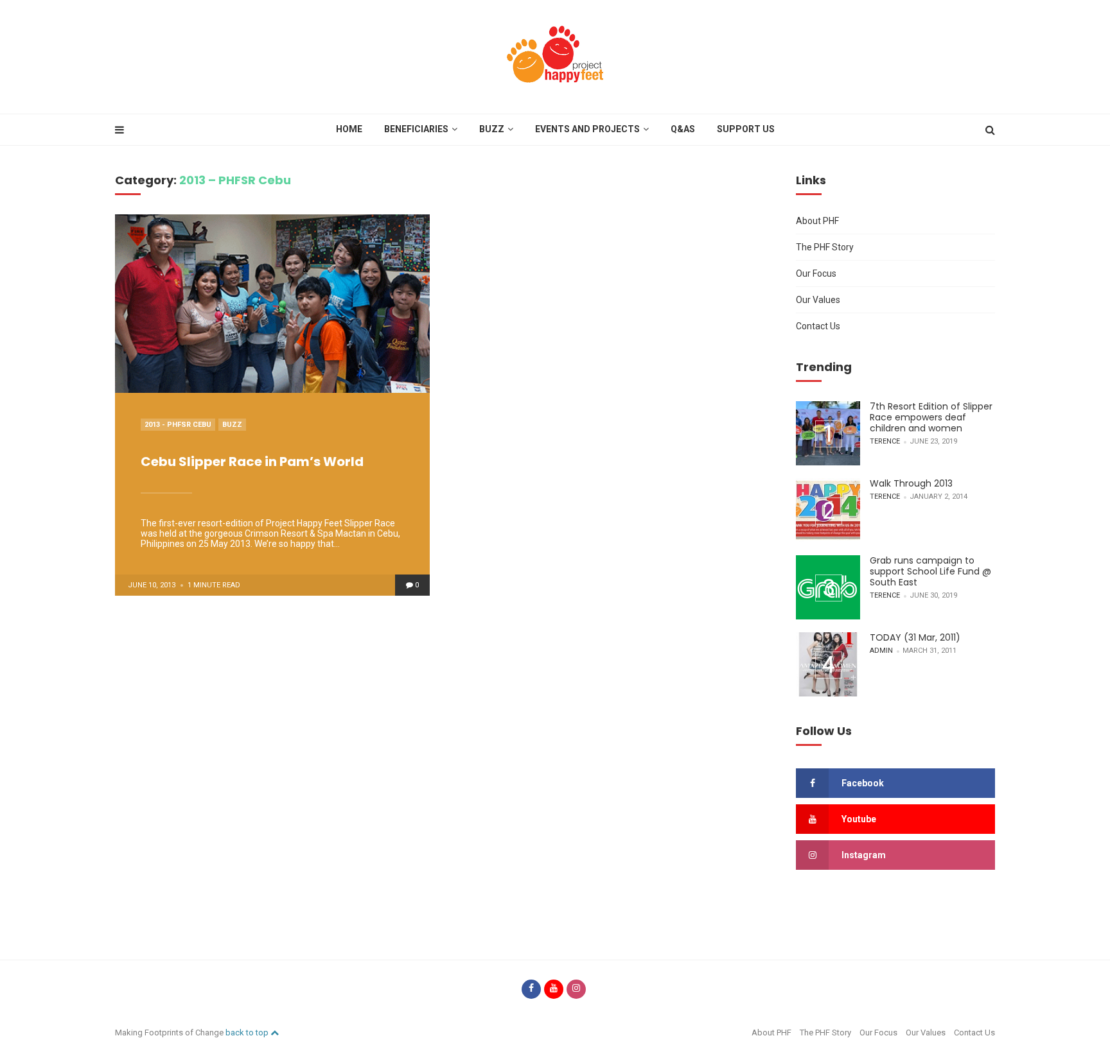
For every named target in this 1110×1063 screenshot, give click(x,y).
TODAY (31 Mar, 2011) (915, 637)
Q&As (683, 129)
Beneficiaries (416, 129)
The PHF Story (825, 247)
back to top (247, 1032)
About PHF (817, 221)
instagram (863, 855)
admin (881, 650)
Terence (885, 441)
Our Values (818, 300)
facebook (862, 783)
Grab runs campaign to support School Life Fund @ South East (930, 571)
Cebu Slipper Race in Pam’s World (252, 462)
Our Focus (816, 273)
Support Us (746, 129)
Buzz (491, 129)
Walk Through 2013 (911, 483)
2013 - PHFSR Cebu (178, 424)
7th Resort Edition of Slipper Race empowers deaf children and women (931, 417)
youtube (858, 819)
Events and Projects (587, 129)
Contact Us (818, 326)
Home (349, 129)
